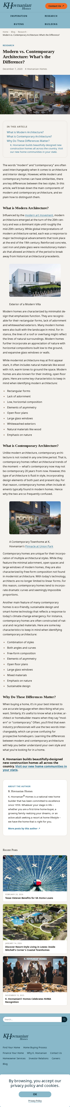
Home (5, 31)
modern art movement (39, 215)
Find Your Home (11, 1047)
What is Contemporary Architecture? (29, 136)
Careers (56, 1058)
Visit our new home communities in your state (35, 768)
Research (51, 16)
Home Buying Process (35, 1047)
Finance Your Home (13, 1053)
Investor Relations (39, 1058)
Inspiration (18, 16)
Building (51, 24)
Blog (13, 31)
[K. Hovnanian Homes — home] (17, 6)
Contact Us (55, 5)
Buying (19, 24)
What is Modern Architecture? (25, 132)
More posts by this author (22, 828)
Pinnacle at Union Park (39, 546)
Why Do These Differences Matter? (28, 141)
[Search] (64, 1019)
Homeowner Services (14, 1058)
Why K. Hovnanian (37, 1053)
